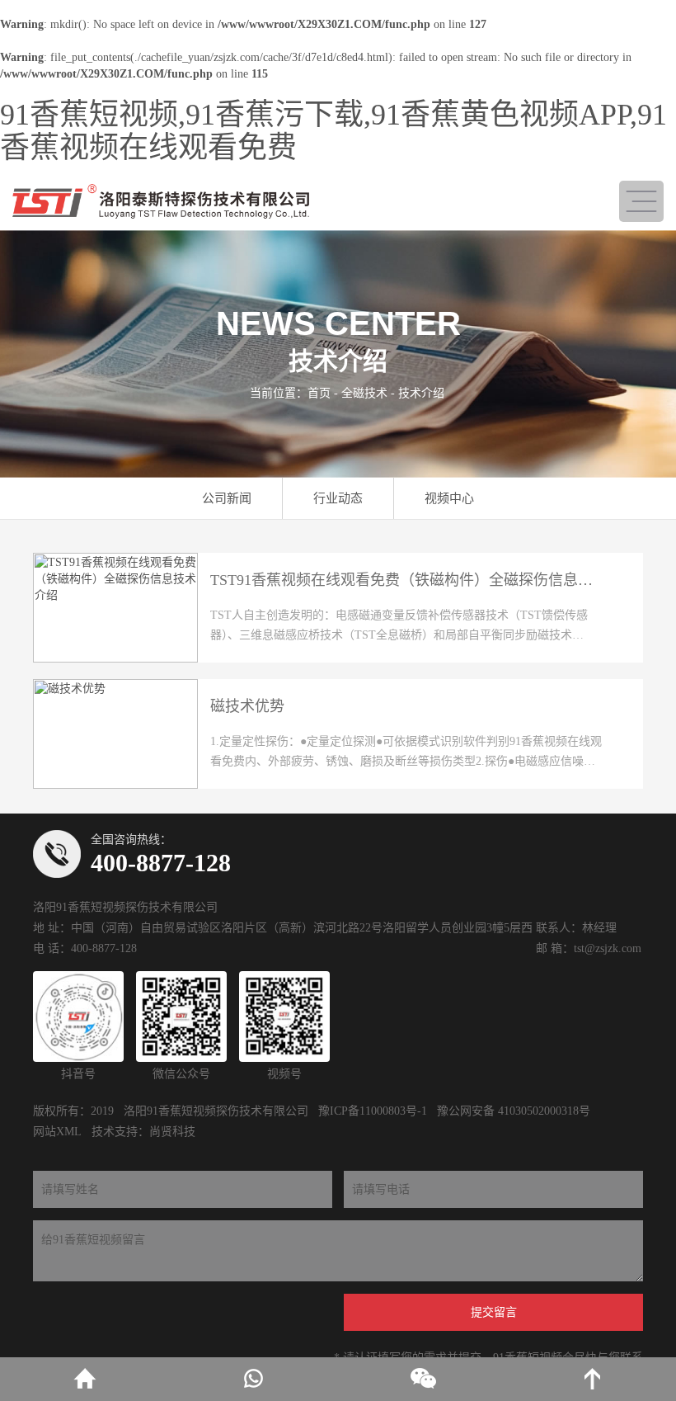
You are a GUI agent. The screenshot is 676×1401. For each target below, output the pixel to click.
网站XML (57, 1131)
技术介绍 (421, 393)
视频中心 (449, 498)
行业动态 (338, 498)
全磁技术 (364, 393)
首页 (319, 393)
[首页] (84, 1379)
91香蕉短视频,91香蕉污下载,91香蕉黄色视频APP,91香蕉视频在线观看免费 (333, 131)
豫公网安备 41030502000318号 (513, 1111)
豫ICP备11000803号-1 (372, 1111)
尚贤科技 (172, 1131)
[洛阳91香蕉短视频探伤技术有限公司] (160, 201)
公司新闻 (226, 498)
